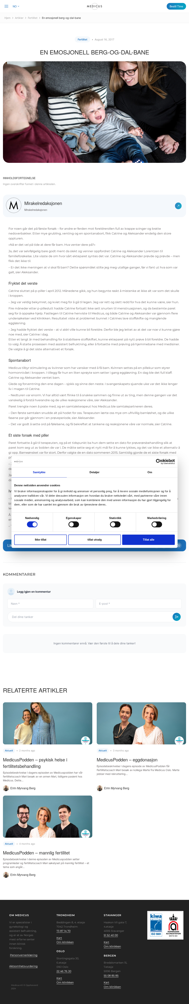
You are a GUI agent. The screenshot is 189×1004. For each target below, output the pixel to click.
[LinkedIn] (19, 974)
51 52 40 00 (111, 935)
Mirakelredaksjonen (43, 203)
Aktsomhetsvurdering (23, 966)
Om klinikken (65, 942)
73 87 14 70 (63, 931)
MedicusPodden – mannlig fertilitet (36, 852)
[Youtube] (30, 974)
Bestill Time (176, 6)
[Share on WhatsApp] (179, 545)
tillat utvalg (94, 539)
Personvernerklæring (23, 955)
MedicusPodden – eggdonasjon (127, 759)
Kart (59, 938)
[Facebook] (8, 974)
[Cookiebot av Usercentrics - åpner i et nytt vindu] (158, 461)
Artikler (19, 17)
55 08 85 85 (111, 975)
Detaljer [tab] (95, 472)
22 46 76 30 (63, 971)
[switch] (73, 524)
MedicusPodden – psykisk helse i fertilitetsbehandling (35, 762)
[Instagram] (25, 974)
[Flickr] (13, 974)
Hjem (7, 17)
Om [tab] (149, 472)
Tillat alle (148, 539)
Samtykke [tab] (39, 472)
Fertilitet (32, 17)
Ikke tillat (40, 539)
